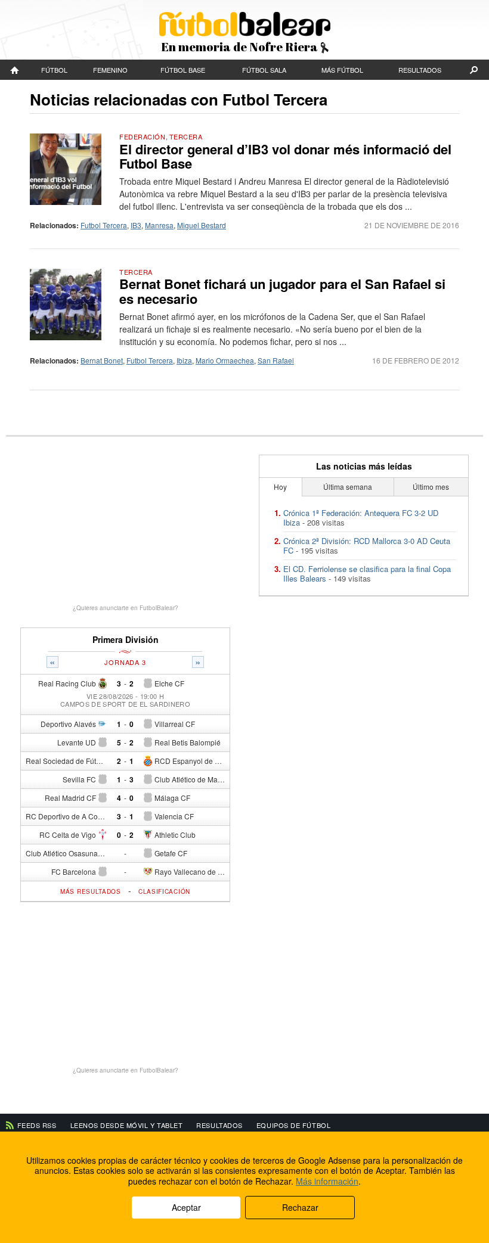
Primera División (125, 639)
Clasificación (164, 891)
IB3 (136, 225)
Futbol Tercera (104, 225)
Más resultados (90, 891)
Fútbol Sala (264, 69)
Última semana (347, 486)
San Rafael (276, 360)
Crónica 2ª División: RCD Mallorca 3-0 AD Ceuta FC (366, 545)
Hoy (280, 486)
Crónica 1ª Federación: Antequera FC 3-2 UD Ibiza (360, 517)
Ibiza (184, 360)
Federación (142, 136)
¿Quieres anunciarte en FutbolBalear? (125, 608)
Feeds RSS (37, 1125)
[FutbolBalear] (15, 70)
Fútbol (54, 69)
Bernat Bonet (102, 360)
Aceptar (186, 1207)
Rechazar (300, 1207)
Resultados (419, 69)
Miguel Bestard (201, 225)
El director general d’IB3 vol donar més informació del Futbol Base (285, 156)
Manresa (159, 225)
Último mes (431, 486)
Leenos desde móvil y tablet (126, 1125)
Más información (327, 1181)
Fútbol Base (182, 69)
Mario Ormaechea (225, 360)
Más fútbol (342, 69)
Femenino (110, 69)
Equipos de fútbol (293, 1125)
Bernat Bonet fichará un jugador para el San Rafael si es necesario (282, 290)
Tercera (186, 136)
